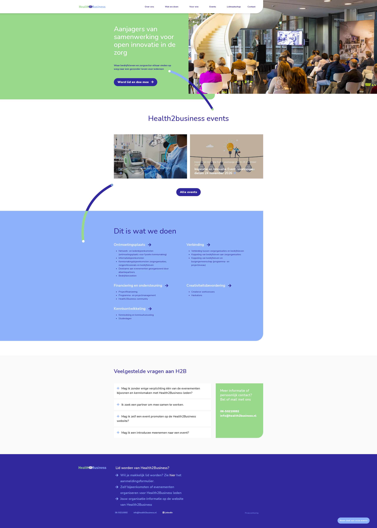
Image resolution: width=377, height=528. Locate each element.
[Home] (92, 6)
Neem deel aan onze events (353, 520)
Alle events (188, 192)
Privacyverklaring (251, 513)
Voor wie (193, 6)
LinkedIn (168, 512)
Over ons (149, 6)
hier (173, 475)
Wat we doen (171, 6)
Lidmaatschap (234, 6)
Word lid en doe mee (133, 82)
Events (212, 6)
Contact (251, 6)
